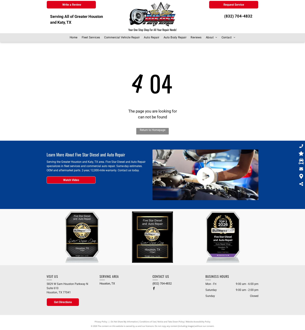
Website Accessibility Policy (198, 321)
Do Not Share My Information (124, 321)
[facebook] (154, 289)
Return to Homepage (152, 130)
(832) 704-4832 (238, 16)
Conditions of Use (147, 321)
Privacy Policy (101, 321)
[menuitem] (74, 38)
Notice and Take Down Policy (170, 321)
